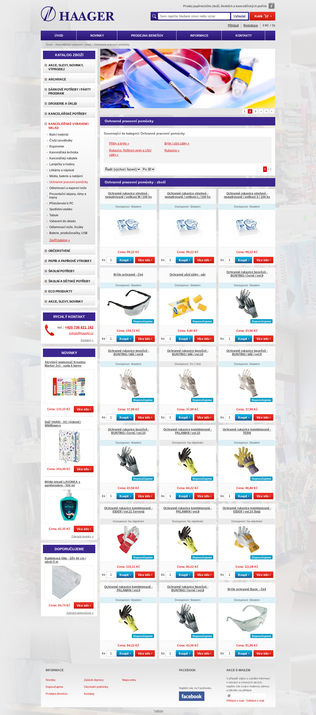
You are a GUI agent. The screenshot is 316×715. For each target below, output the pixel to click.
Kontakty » (87, 340)
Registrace (250, 25)
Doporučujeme (54, 686)
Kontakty (89, 693)
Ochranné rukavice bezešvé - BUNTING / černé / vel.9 (247, 273)
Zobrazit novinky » (82, 536)
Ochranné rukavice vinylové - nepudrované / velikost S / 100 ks (247, 195)
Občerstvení (59, 251)
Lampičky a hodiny (62, 164)
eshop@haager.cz (81, 333)
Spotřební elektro (60, 209)
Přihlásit (233, 25)
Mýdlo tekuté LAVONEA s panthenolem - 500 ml (62, 483)
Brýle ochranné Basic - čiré (247, 589)
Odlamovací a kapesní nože (68, 188)
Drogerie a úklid (62, 103)
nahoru (159, 710)
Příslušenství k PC (61, 203)
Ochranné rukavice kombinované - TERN (247, 431)
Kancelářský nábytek (63, 158)
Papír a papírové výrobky (70, 261)
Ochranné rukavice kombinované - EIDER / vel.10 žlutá (247, 509)
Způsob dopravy (94, 679)
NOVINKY (97, 35)
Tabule (54, 215)
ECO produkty (60, 291)
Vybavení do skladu (62, 221)
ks (103, 260)
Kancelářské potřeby (67, 114)
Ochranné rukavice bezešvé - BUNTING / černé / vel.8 (187, 588)
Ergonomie (56, 146)
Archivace (57, 79)
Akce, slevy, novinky (65, 301)
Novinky (51, 679)
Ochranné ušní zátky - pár (188, 274)
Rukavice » (171, 150)
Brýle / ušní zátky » (176, 143)
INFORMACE (199, 35)
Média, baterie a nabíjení (66, 176)
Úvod (49, 44)
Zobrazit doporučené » (80, 612)
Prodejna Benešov (57, 693)
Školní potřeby (61, 271)
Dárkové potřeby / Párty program (69, 91)
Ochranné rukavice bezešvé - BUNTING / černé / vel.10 (128, 431)
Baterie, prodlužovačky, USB (68, 233)
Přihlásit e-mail (235, 700)
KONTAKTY (244, 35)
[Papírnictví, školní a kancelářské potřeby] (78, 14)
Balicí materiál (58, 134)
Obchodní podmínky (96, 686)
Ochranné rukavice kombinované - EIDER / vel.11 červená (128, 509)
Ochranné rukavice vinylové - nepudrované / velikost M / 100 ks (128, 195)
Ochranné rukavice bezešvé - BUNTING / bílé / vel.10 (187, 352)
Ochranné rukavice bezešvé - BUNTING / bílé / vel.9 (247, 352)
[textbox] (194, 16)
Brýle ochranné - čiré (128, 274)
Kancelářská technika (63, 152)
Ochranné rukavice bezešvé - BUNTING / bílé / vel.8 (128, 352)
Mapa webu (129, 679)
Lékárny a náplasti (61, 170)
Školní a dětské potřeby (69, 281)
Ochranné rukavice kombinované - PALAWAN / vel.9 (128, 588)
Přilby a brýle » (119, 143)
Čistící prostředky (60, 140)
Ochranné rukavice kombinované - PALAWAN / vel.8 (187, 509)
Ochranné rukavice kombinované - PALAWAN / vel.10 (187, 431)
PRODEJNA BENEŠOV (147, 35)
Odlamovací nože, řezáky (66, 227)
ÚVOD (59, 35)
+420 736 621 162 (79, 327)
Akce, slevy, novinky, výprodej (65, 67)
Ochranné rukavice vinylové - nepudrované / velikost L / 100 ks (188, 195)
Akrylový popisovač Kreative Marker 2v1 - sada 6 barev (65, 363)
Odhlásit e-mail (255, 700)
